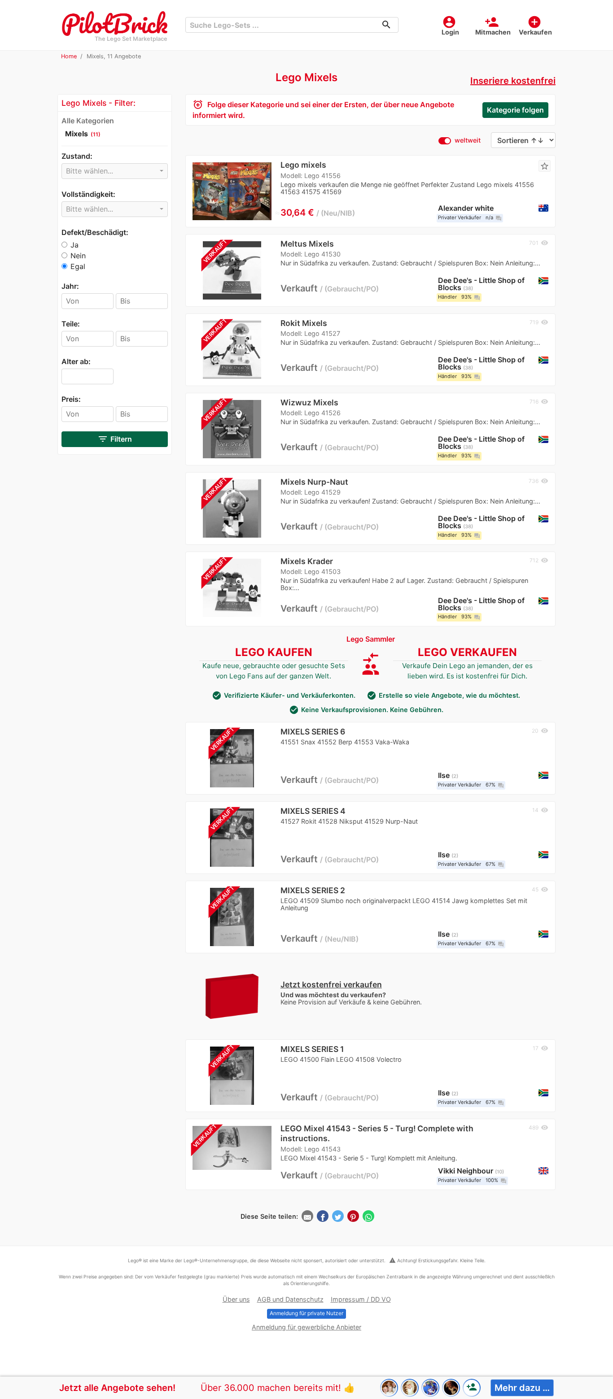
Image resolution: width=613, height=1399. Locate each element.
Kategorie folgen (515, 109)
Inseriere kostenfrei (513, 80)
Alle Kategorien (87, 120)
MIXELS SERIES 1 (312, 1049)
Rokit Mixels (303, 323)
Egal (77, 266)
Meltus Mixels (307, 243)
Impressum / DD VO (361, 1299)
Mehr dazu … (522, 1387)
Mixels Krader (306, 561)
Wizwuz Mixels (309, 402)
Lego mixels (303, 164)
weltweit (468, 140)
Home (69, 56)
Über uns (236, 1299)
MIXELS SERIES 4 (313, 811)
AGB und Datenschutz (290, 1299)
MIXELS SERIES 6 (312, 731)
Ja (74, 244)
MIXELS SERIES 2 (312, 890)
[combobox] (114, 171)
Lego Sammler (370, 638)
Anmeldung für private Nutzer (306, 1313)
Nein (78, 255)
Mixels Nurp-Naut (314, 482)
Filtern (114, 439)
